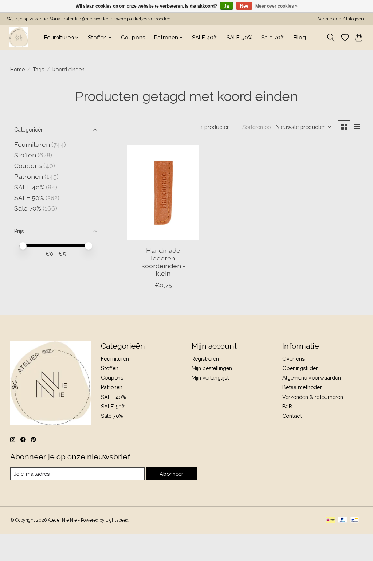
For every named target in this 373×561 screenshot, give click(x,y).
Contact (292, 416)
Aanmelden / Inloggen (340, 18)
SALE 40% (205, 37)
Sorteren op (256, 127)
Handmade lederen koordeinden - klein (163, 262)
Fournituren (32, 144)
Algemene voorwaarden (311, 377)
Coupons (133, 37)
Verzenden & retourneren (312, 397)
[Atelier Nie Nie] (18, 37)
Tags (38, 69)
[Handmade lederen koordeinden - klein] (163, 193)
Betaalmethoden (302, 387)
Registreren (205, 359)
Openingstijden (300, 368)
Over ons (293, 359)
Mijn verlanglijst (210, 377)
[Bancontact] (354, 520)
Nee (244, 6)
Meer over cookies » (276, 6)
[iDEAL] (330, 520)
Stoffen (25, 155)
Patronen (28, 176)
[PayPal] (342, 520)
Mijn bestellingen (212, 368)
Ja (226, 6)
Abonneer (171, 474)
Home (17, 69)
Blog (300, 37)
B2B (287, 406)
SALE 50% (239, 37)
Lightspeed (117, 520)
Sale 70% (273, 37)
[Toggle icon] (330, 37)
